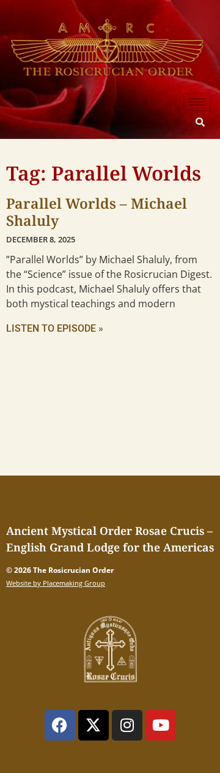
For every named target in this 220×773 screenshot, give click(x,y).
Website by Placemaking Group (55, 583)
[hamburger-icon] (197, 102)
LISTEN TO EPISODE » (54, 328)
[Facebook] (60, 725)
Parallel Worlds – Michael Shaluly (96, 211)
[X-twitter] (93, 725)
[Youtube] (160, 725)
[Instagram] (127, 725)
